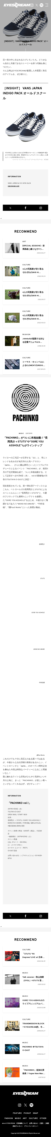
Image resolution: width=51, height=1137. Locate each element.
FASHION (26, 335)
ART (24, 242)
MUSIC (25, 973)
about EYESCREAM (8, 1123)
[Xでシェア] (10, 208)
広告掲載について (22, 1123)
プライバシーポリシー (31, 1126)
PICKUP (27, 1113)
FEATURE (17, 1113)
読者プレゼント (18, 1126)
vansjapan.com (13, 186)
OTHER (43, 1118)
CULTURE (26, 265)
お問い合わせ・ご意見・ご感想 (39, 1123)
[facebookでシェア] (25, 208)
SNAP (35, 1113)
